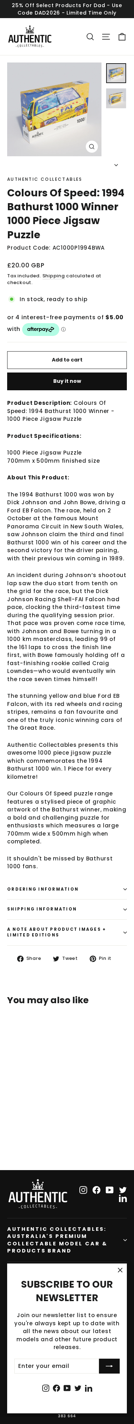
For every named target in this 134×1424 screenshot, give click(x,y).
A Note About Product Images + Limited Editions (56, 932)
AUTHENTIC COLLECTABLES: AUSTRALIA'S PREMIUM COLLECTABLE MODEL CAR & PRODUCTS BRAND (57, 1240)
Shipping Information (42, 909)
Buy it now (67, 381)
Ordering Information (43, 889)
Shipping (54, 276)
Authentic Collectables (45, 179)
